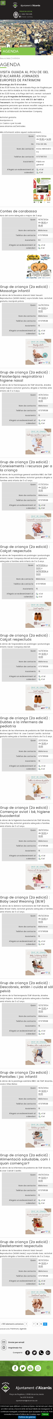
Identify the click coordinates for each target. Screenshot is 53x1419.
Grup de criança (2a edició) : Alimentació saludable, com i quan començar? (25, 1159)
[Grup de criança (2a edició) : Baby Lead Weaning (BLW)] (38, 962)
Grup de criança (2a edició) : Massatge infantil (25, 289)
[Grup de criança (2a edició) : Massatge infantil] (38, 351)
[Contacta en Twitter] (22, 1371)
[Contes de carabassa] (38, 266)
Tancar (45, 1414)
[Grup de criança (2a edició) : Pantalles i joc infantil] (38, 1134)
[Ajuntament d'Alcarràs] (26, 5)
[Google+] (48, 1352)
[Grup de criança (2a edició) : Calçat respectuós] (38, 614)
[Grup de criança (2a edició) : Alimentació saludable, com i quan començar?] (38, 1221)
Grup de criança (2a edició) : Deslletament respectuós (25, 1244)
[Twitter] (34, 1352)
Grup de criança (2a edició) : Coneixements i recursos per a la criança (26, 466)
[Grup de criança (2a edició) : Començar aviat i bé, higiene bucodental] (38, 877)
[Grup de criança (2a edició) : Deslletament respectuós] (38, 1302)
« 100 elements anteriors (12, 1324)
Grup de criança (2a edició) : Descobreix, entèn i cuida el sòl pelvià (26, 987)
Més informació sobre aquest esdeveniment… (21, 132)
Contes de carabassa (18, 211)
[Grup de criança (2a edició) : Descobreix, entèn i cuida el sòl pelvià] (38, 1052)
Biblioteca (42, 230)
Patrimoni (14, 1329)
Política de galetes (27, 1417)
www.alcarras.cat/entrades (12, 126)
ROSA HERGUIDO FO (43, 150)
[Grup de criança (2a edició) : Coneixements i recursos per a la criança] (38, 526)
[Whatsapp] (41, 1352)
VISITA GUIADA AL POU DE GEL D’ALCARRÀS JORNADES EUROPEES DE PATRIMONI (24, 76)
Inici (8, 58)
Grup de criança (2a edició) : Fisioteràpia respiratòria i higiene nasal (25, 376)
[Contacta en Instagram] (38, 1371)
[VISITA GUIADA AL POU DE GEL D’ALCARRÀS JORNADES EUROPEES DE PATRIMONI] (42, 190)
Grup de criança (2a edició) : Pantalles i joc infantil (25, 1074)
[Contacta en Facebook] (15, 1371)
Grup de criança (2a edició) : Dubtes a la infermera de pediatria (25, 722)
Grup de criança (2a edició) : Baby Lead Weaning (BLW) (25, 899)
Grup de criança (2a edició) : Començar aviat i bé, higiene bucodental (25, 811)
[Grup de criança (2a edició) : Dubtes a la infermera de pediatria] (38, 787)
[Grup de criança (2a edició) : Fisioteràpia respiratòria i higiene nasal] (38, 441)
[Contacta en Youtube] (30, 1371)
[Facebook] (27, 1352)
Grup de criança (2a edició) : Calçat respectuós (25, 549)
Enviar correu (27, 17)
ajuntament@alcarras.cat (26, 1401)
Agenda (23, 1329)
